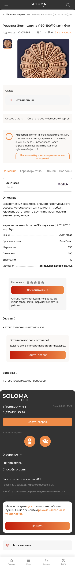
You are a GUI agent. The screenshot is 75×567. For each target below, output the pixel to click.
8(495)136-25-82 (14, 412)
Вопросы (65, 171)
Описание (10, 171)
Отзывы (51, 171)
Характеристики (31, 171)
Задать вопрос (63, 32)
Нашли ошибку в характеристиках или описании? (42, 156)
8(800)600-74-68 (14, 407)
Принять (37, 526)
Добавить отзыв (37, 290)
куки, (29, 506)
